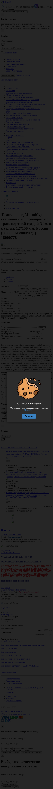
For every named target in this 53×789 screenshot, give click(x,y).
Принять (29, 416)
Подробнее (29, 410)
